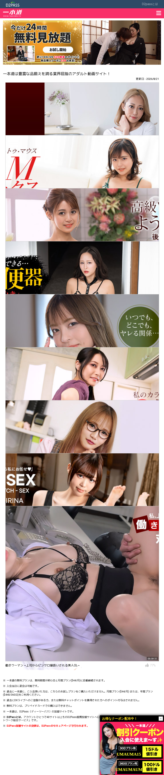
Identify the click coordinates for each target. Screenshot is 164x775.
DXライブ (19, 700)
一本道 (10, 680)
